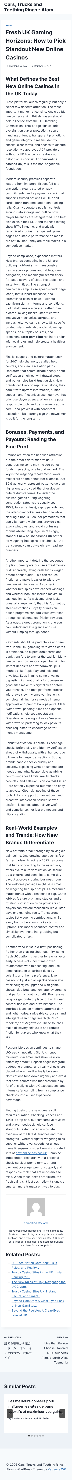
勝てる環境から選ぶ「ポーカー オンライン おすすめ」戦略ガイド (18, 1347)
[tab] (29, 1436)
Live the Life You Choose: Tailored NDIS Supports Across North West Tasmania (54, 1350)
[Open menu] (64, 7)
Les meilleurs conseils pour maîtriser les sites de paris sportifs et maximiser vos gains (35, 1406)
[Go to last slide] (10, 1413)
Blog (9, 25)
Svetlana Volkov (18, 66)
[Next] (62, 1413)
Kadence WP (57, 1469)
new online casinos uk (31, 1153)
